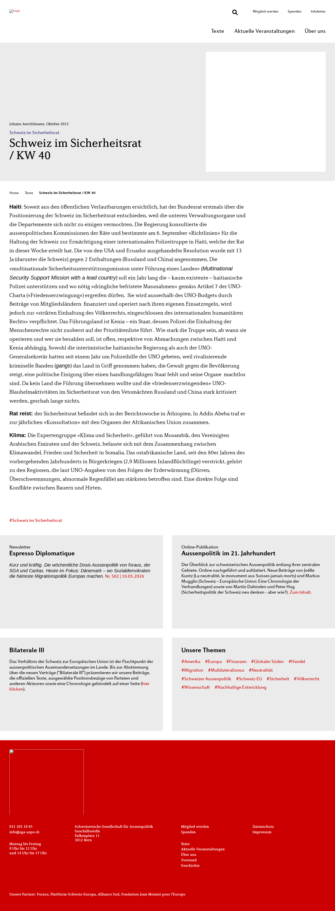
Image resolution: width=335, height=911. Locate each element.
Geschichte (190, 866)
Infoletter (318, 11)
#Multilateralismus (226, 670)
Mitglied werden (265, 11)
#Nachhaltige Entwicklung (240, 688)
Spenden (295, 11)
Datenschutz (263, 827)
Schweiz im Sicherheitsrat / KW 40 (67, 193)
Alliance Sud (108, 894)
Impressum (262, 832)
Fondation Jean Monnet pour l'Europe (153, 894)
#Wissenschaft (195, 688)
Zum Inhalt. (301, 592)
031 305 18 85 (21, 827)
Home (14, 193)
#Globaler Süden (267, 662)
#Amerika (190, 662)
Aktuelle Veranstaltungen (264, 31)
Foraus (43, 894)
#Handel (297, 662)
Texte (217, 31)
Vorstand (189, 860)
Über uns (315, 31)
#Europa (213, 662)
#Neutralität (261, 670)
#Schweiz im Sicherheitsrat (35, 521)
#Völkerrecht (306, 679)
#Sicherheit (278, 679)
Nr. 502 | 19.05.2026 (124, 577)
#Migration (192, 670)
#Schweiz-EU (249, 679)
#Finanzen (236, 662)
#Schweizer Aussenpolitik (206, 679)
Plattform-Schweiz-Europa (73, 894)
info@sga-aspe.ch (24, 832)
